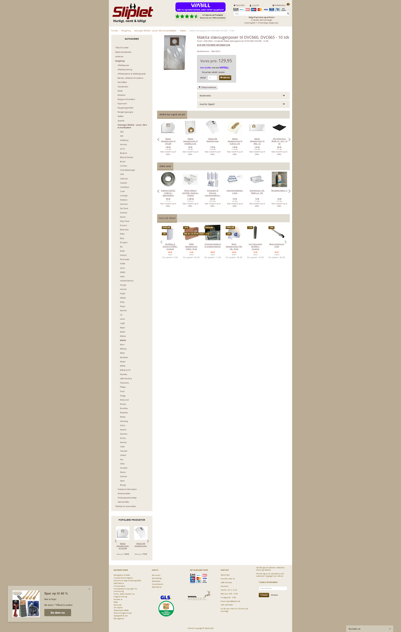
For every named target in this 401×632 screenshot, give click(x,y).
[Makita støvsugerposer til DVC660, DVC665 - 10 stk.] (175, 52)
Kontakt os (118, 599)
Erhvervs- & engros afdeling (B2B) (127, 580)
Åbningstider (119, 618)
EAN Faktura (119, 583)
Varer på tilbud (167, 218)
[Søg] (288, 13)
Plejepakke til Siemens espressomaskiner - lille (213, 194)
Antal (203, 77)
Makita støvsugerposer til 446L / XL (257, 141)
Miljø (116, 602)
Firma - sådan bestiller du (124, 594)
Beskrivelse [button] (205, 95)
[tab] (243, 95)
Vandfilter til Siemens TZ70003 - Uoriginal (170, 246)
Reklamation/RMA (121, 610)
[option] (168, 141)
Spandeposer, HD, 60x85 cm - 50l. (257, 191)
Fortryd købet (119, 586)
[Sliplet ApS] (132, 12)
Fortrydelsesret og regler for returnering (125, 589)
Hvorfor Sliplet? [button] (207, 104)
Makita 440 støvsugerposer (141, 544)
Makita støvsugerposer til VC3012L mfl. (235, 141)
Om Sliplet (118, 607)
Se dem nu (58, 613)
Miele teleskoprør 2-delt (276, 245)
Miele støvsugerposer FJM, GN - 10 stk (234, 246)
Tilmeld (264, 595)
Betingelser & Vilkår (122, 575)
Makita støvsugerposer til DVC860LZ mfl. (190, 141)
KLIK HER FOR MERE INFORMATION (213, 45)
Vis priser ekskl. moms (213, 72)
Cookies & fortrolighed (123, 578)
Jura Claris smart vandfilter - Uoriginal (255, 246)
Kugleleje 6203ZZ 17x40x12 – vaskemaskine (168, 192)
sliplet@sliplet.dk (233, 601)
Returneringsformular (123, 613)
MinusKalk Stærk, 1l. (279, 190)
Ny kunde (118, 605)
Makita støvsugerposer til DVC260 (123, 546)
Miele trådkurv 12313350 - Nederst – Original (190, 192)
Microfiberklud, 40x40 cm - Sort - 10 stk (279, 141)
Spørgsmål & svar (121, 615)
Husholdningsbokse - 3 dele (235, 191)
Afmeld (274, 595)
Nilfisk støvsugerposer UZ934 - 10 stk (191, 246)
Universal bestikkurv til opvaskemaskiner (213, 245)
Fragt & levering (120, 596)
